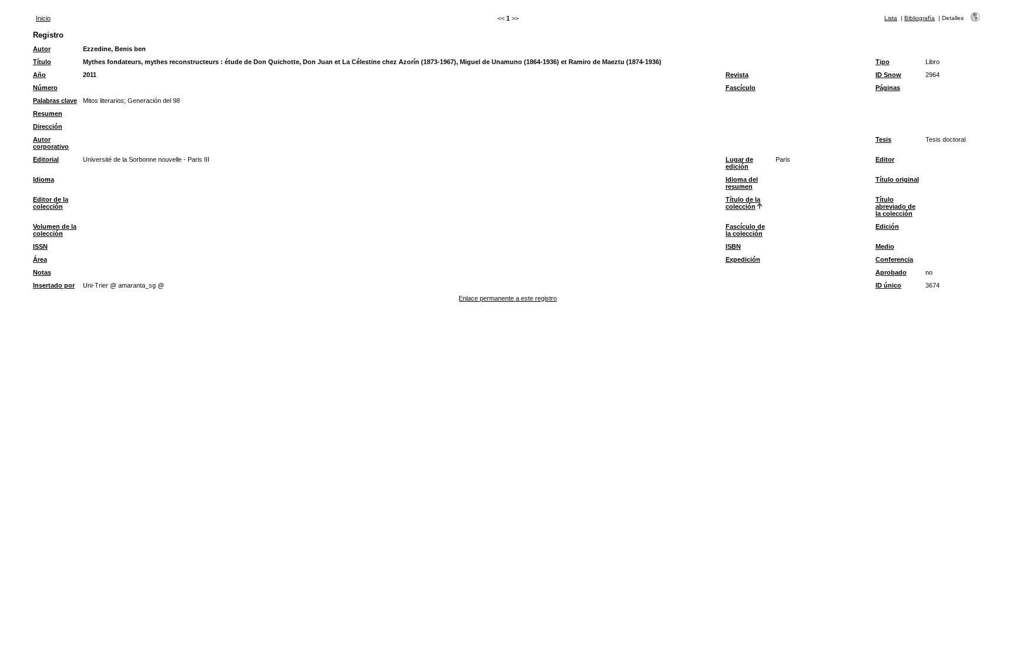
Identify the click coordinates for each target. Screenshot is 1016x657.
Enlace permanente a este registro (508, 298)
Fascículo (741, 87)
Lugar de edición (739, 163)
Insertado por (54, 285)
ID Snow (888, 74)
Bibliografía (919, 18)
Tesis (883, 139)
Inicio (43, 18)
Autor (42, 48)
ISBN (733, 246)
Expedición (743, 259)
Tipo (882, 61)
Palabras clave (55, 100)
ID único (888, 285)
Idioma (43, 179)
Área (40, 259)
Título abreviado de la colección (895, 206)
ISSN (40, 246)
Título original (897, 179)
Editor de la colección (50, 203)
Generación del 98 (154, 100)
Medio (884, 246)
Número (45, 87)
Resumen (47, 113)
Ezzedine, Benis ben (114, 48)
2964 (932, 74)
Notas (42, 272)
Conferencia (894, 259)
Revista (737, 74)
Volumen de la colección (54, 230)
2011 (89, 74)
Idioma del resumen (742, 183)
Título (42, 61)
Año (39, 74)
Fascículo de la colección (745, 230)
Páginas (887, 87)
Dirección (47, 126)
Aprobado (891, 272)
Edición (887, 226)
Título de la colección (743, 203)
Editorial (46, 159)
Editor (884, 159)
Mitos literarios (103, 100)
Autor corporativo (51, 143)
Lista (890, 18)
